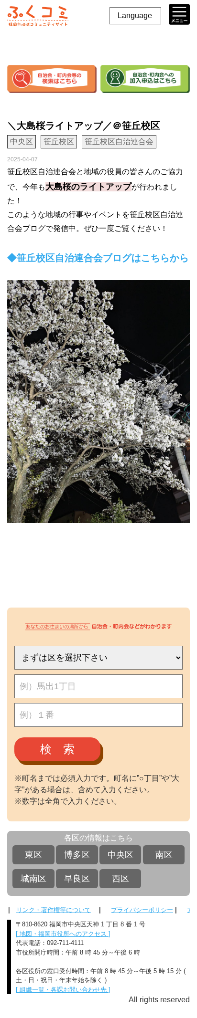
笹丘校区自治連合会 (119, 141)
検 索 (57, 749)
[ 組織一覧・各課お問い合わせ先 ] (63, 989)
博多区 (77, 855)
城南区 (33, 878)
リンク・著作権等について (53, 909)
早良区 (77, 878)
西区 (120, 878)
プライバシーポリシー (142, 909)
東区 (33, 855)
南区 (164, 855)
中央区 (120, 855)
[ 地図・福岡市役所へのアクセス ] (63, 933)
